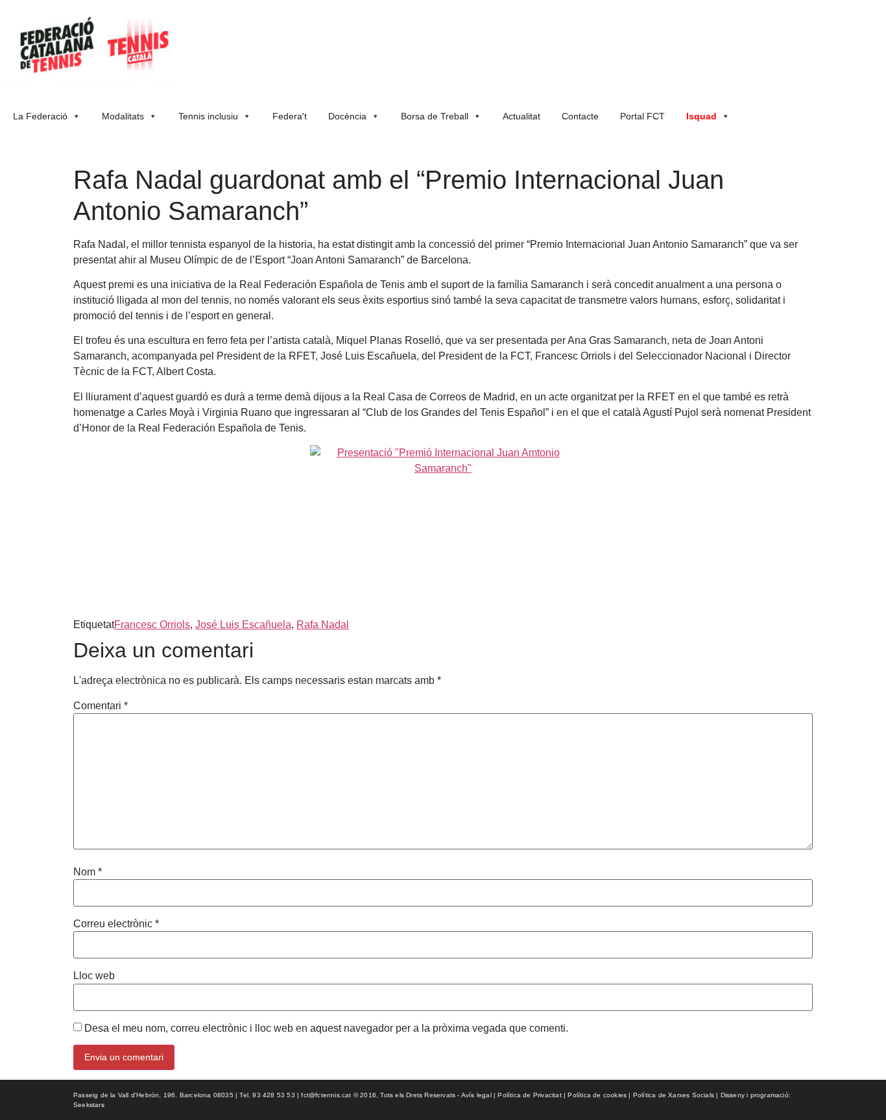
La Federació (40, 116)
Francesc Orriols (152, 624)
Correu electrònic (116, 924)
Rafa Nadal (322, 624)
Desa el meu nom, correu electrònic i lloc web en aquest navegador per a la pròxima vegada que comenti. (326, 1028)
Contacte (580, 116)
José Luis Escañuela (243, 624)
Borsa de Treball (434, 116)
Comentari (100, 706)
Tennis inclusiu (208, 116)
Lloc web (94, 976)
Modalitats (123, 116)
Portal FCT (642, 116)
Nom (87, 872)
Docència (347, 116)
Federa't (289, 116)
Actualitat (521, 116)
